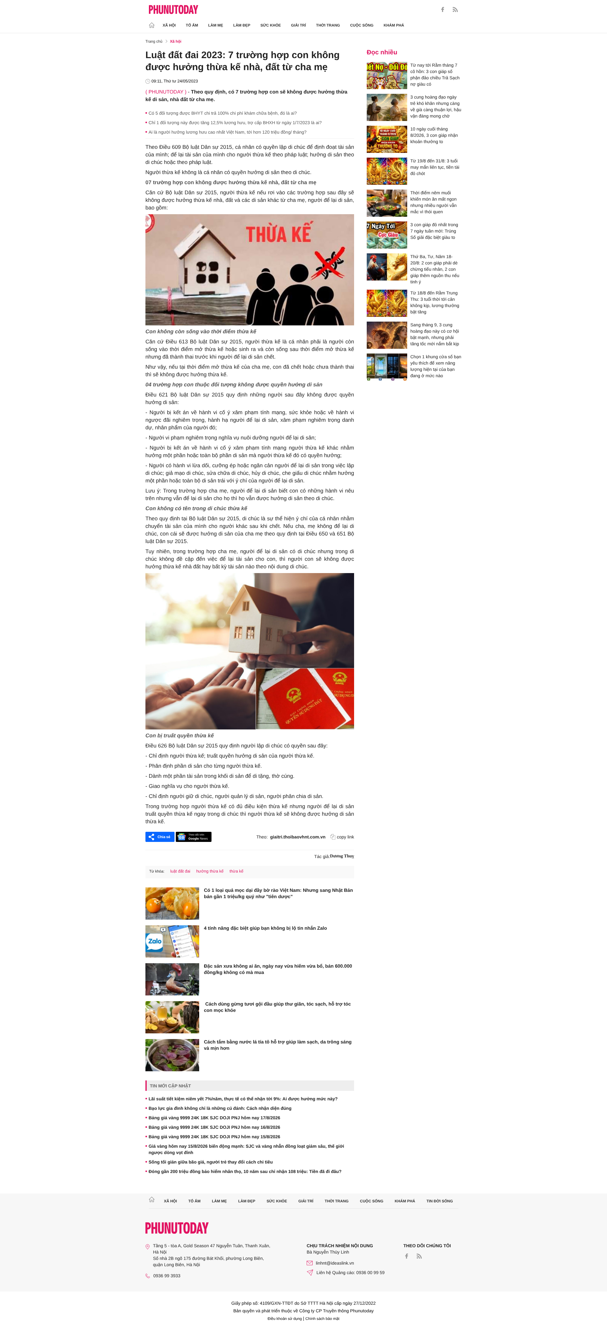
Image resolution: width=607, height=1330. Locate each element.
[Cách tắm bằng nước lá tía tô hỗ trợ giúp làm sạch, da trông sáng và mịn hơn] (172, 1055)
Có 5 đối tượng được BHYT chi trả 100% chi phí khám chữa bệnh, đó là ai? (223, 113)
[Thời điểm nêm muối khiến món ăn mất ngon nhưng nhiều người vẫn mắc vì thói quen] (387, 203)
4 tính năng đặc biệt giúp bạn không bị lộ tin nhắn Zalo (265, 928)
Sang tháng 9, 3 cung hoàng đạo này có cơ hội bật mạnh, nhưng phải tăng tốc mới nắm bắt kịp (434, 334)
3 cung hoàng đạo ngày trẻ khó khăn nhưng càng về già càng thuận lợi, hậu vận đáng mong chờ (435, 106)
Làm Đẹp (241, 25)
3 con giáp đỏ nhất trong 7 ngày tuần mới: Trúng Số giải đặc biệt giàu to (434, 231)
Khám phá (393, 25)
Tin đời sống (439, 1201)
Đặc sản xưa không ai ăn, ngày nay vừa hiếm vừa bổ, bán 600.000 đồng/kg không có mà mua (278, 969)
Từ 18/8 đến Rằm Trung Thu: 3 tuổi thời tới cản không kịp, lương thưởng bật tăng (434, 302)
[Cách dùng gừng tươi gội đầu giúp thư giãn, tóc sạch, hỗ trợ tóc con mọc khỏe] (172, 1017)
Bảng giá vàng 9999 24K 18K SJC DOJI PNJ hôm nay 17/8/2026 (214, 1117)
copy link (345, 836)
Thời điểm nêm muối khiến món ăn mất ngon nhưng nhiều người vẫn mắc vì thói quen (433, 202)
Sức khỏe (271, 25)
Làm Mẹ (215, 25)
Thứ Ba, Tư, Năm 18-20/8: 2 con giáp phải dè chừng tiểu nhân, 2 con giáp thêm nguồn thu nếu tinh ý (434, 269)
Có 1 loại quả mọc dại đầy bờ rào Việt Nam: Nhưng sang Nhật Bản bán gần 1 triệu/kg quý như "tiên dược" (278, 893)
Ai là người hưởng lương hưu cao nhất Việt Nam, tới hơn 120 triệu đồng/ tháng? (228, 132)
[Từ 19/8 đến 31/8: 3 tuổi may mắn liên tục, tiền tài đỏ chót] (387, 171)
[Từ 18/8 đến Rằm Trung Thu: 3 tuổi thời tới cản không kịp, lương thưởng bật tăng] (387, 303)
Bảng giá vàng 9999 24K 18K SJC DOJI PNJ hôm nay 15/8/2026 (214, 1136)
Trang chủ (153, 41)
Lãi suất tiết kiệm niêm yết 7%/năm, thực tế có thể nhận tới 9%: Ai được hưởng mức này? (243, 1098)
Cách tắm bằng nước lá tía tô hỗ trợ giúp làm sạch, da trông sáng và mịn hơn (278, 1045)
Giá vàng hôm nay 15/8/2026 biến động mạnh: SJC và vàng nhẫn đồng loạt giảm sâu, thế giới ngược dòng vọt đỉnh (246, 1149)
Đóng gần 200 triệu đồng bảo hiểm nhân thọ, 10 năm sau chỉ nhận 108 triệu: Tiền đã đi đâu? (245, 1171)
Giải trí (298, 25)
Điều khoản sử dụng (285, 1318)
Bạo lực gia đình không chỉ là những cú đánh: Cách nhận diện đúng (220, 1108)
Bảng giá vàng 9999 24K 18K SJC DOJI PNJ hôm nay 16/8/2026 (214, 1127)
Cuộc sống (361, 25)
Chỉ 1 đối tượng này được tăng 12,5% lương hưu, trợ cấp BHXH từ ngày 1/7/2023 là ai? (235, 122)
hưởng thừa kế (210, 871)
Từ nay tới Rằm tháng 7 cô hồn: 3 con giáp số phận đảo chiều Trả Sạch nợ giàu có (435, 75)
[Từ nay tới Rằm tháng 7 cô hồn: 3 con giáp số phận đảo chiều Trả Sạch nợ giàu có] (387, 75)
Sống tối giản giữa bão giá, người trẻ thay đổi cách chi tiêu (211, 1161)
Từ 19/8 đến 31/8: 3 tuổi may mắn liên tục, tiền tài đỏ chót (434, 167)
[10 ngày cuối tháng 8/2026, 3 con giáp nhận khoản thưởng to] (387, 139)
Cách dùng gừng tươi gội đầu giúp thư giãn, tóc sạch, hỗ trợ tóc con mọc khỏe (277, 1007)
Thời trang (328, 25)
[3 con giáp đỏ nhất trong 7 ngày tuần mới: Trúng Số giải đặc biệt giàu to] (387, 235)
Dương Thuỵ (342, 856)
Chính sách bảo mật (322, 1318)
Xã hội (169, 25)
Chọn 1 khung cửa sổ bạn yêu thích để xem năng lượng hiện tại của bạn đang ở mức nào (435, 366)
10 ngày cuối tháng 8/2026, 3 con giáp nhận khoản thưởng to (434, 135)
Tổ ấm (192, 25)
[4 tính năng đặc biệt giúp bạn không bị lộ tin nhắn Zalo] (172, 941)
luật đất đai (180, 871)
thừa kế (236, 871)
